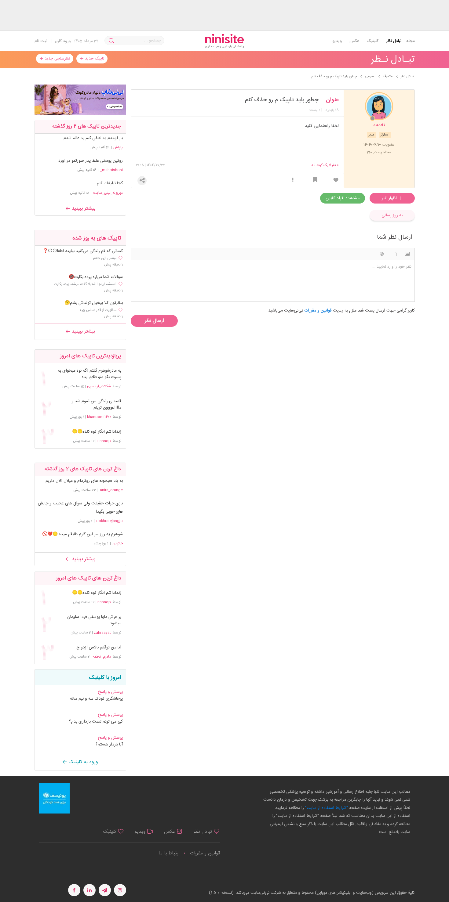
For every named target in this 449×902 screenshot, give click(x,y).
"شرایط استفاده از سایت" (326, 808)
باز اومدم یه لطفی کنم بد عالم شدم (93, 138)
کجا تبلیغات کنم (110, 183)
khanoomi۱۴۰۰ (99, 417)
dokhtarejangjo (109, 521)
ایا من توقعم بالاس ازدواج (98, 647)
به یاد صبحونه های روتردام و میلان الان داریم (84, 481)
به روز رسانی (392, 215)
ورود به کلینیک (82, 762)
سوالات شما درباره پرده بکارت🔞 (96, 277)
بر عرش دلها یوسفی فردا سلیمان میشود (94, 620)
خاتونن (117, 543)
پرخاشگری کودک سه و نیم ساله (96, 698)
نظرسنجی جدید (56, 58)
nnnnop (104, 441)
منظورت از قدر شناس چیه (98, 310)
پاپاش (118, 147)
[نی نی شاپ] (80, 100)
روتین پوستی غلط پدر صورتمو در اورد (90, 160)
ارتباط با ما (169, 853)
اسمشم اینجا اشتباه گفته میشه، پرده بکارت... (83, 284)
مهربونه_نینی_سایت (108, 193)
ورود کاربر (63, 41)
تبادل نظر (394, 41)
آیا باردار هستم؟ (109, 744)
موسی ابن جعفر (104, 258)
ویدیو (337, 41)
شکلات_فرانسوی (99, 386)
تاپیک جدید (94, 58)
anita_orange (111, 490)
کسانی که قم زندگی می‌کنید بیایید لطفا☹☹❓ (83, 251)
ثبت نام (41, 41)
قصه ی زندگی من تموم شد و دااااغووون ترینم (96, 404)
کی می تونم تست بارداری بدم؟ (96, 721)
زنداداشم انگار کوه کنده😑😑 (96, 432)
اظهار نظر (390, 198)
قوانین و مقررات (205, 853)
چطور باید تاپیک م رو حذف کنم (282, 100)
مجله (410, 41)
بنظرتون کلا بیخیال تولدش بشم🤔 (94, 303)
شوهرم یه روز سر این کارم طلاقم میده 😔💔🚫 (82, 534)
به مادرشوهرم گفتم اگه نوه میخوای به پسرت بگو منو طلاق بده (89, 374)
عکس (354, 41)
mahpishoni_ (111, 170)
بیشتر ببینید (82, 208)
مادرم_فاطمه (102, 656)
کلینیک (372, 41)
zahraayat (102, 632)
